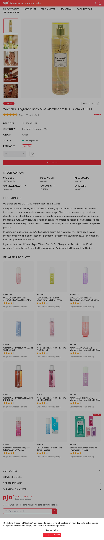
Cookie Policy (52, 530)
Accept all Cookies (52, 535)
